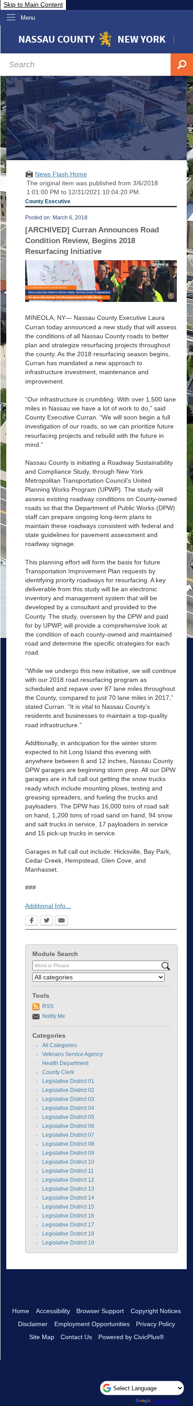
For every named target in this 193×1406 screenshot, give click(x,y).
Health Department (65, 1063)
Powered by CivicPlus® (131, 1337)
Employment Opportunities (92, 1323)
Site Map (41, 1337)
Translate (165, 1400)
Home (20, 1310)
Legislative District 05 (68, 1117)
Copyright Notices (156, 1310)
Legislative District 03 (68, 1099)
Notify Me (53, 1016)
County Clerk (58, 1072)
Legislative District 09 (68, 1153)
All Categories (59, 1045)
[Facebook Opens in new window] (31, 921)
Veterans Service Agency (72, 1054)
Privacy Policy (155, 1323)
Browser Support (100, 1310)
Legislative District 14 (68, 1198)
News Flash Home (61, 174)
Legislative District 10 (68, 1162)
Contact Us (76, 1337)
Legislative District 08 (68, 1144)
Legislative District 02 (68, 1090)
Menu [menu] (28, 17)
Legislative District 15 (68, 1207)
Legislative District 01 (68, 1081)
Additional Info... (48, 905)
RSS (47, 1006)
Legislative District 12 (68, 1180)
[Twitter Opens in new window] (46, 921)
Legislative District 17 (68, 1224)
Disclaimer (33, 1323)
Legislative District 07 (68, 1135)
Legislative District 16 (68, 1215)
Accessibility (53, 1310)
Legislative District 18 (68, 1233)
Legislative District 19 (68, 1242)
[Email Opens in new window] (61, 921)
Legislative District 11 (68, 1171)
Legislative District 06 (68, 1126)
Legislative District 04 (68, 1108)
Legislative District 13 (68, 1189)
